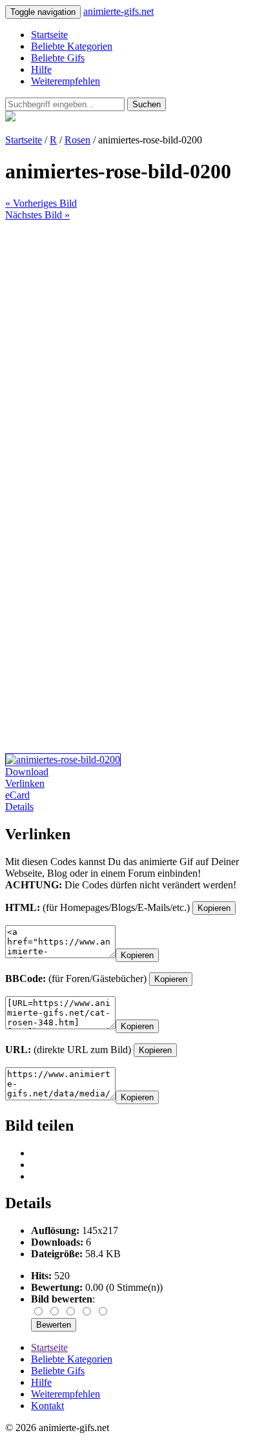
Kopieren (214, 908)
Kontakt (47, 1405)
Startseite (49, 34)
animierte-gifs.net (118, 11)
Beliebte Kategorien (71, 46)
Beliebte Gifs (58, 57)
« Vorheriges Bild (41, 203)
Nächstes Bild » (37, 214)
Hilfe (41, 69)
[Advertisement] (133, 354)
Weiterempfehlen (65, 81)
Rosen (77, 139)
